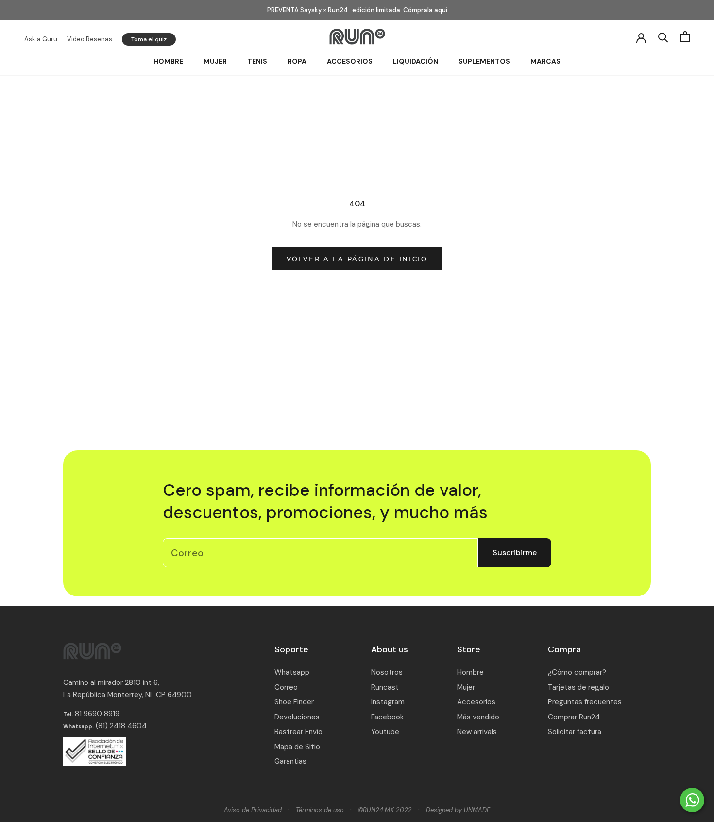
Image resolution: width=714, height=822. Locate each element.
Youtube (385, 731)
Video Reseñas (89, 39)
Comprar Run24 (574, 717)
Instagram (388, 702)
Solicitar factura (574, 731)
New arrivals (477, 731)
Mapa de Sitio (297, 747)
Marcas (545, 61)
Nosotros (387, 672)
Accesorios (350, 61)
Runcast (385, 687)
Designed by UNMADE (458, 810)
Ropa (297, 61)
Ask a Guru (40, 39)
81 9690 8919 (96, 713)
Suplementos (484, 61)
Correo (286, 687)
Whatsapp (291, 672)
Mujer (215, 61)
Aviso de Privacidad (253, 810)
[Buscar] (663, 37)
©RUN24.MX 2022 (385, 810)
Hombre (168, 61)
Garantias (290, 761)
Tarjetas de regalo (578, 687)
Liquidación (415, 61)
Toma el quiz (149, 39)
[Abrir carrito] (685, 36)
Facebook (387, 717)
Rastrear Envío (298, 731)
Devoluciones (297, 717)
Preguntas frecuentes (585, 702)
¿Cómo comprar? (577, 672)
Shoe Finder (294, 702)
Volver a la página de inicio (357, 258)
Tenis (257, 61)
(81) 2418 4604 (121, 726)
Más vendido (478, 717)
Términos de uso (320, 810)
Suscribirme (515, 552)
